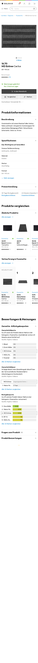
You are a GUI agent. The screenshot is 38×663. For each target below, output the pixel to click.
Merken (29, 97)
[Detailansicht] (19, 351)
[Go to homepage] (7, 3)
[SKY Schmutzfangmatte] (22, 236)
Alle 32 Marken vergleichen (11, 362)
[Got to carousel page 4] (21, 57)
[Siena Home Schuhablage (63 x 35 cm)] (22, 286)
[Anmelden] (24, 4)
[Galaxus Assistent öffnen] (29, 3)
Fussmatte (19, 15)
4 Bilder (19, 60)
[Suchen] (12, 8)
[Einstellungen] (19, 3)
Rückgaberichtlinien (8, 195)
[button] (19, 85)
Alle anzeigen (6, 217)
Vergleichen (11, 97)
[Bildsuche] (34, 9)
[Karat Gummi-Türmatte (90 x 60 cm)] (7, 236)
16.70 (4, 63)
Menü (6, 9)
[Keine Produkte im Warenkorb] (34, 3)
